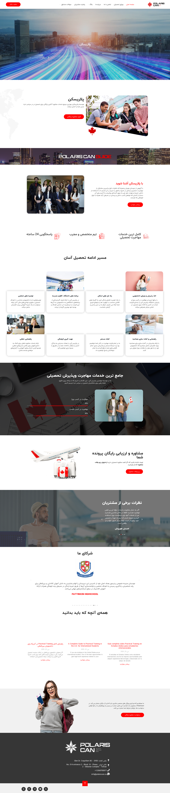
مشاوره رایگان (13, 4)
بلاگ (91, 4)
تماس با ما (107, 4)
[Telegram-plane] (35, 789)
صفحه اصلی (130, 4)
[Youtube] (40, 789)
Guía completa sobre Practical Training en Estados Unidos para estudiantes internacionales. (125, 646)
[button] (142, 519)
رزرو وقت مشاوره (134, 471)
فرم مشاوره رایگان (74, 116)
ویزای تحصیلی (118, 4)
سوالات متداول (66, 4)
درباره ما (98, 4)
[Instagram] (29, 789)
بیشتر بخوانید (135, 204)
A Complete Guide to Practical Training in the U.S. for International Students (85, 645)
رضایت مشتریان (79, 4)
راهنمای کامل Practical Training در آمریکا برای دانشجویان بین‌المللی (45, 645)
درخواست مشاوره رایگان (132, 715)
